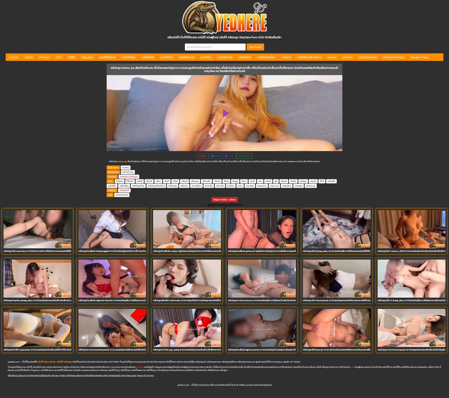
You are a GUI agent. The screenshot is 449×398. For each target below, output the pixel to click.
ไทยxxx (119, 181)
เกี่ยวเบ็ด (206, 181)
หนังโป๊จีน (206, 57)
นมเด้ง (313, 181)
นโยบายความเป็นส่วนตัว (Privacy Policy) (48, 375)
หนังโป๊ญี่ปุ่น (129, 57)
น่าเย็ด (293, 181)
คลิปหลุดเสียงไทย (156, 185)
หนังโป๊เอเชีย (225, 57)
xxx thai (250, 185)
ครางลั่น (208, 185)
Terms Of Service (145, 375)
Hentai (332, 57)
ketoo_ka (310, 185)
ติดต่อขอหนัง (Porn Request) (122, 375)
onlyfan (298, 185)
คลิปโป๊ (29, 57)
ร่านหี (252, 181)
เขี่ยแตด (195, 181)
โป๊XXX (130, 181)
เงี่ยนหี (184, 181)
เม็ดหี (167, 181)
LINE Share (244, 155)
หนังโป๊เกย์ (245, 57)
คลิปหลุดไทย (138, 185)
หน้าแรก (13, 57)
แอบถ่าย (347, 57)
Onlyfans (87, 57)
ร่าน (260, 181)
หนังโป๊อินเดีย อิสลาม (309, 57)
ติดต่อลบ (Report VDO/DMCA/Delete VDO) (87, 375)
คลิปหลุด (44, 57)
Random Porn (419, 57)
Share (216, 155)
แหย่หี (139, 181)
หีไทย (226, 181)
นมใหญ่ (303, 181)
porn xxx (274, 185)
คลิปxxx (184, 185)
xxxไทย (230, 185)
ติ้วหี (322, 181)
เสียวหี (149, 181)
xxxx (240, 185)
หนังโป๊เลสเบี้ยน (266, 57)
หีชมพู (235, 181)
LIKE (203, 155)
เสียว (158, 181)
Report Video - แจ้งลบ (225, 199)
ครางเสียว (196, 185)
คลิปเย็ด (112, 185)
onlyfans (286, 185)
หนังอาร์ (286, 57)
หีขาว (244, 181)
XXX (59, 57)
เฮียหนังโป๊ (124, 190)
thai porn (261, 185)
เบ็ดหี (175, 181)
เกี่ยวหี (217, 181)
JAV (352, 367)
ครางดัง (220, 185)
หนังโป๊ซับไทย (107, 57)
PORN (71, 57)
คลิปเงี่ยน (124, 185)
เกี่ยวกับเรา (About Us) (18, 375)
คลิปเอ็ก (331, 181)
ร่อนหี (268, 181)
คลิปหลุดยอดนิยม (393, 57)
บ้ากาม (284, 181)
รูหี (276, 181)
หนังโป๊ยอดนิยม (368, 57)
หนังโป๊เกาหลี (186, 57)
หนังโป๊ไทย (166, 57)
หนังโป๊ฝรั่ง (148, 57)
